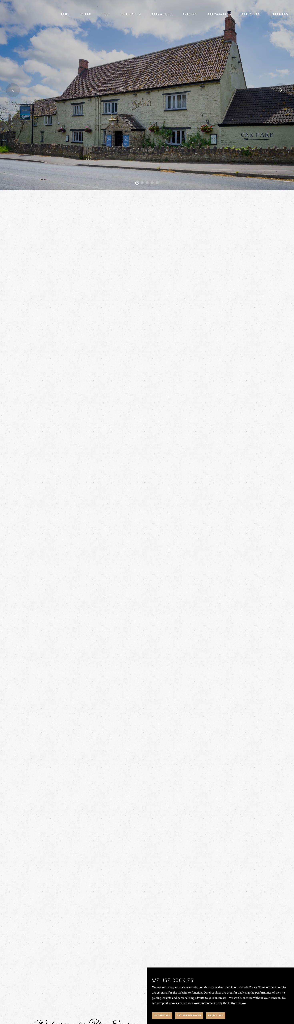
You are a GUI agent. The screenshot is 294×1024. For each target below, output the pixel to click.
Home (65, 13)
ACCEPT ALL (162, 1015)
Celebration (131, 13)
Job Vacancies (219, 13)
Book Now (281, 13)
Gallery (190, 13)
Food (106, 13)
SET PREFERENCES (189, 1015)
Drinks (85, 13)
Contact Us (251, 13)
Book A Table (161, 13)
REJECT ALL (215, 1015)
